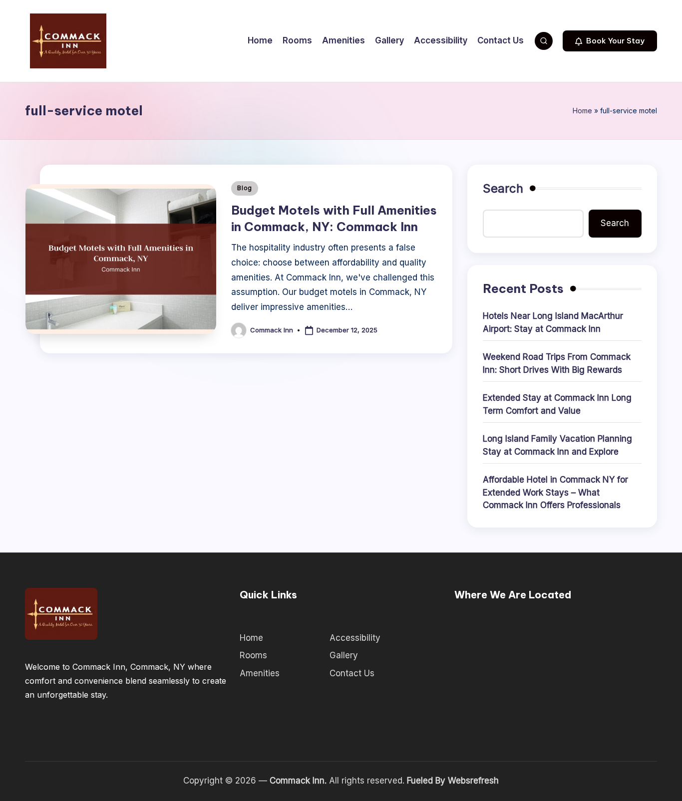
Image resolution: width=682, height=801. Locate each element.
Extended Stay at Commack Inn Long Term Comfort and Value (557, 404)
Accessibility (355, 638)
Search (503, 188)
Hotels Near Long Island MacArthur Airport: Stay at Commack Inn (553, 322)
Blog (244, 188)
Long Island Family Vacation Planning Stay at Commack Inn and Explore (557, 445)
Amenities (260, 673)
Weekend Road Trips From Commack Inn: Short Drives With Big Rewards (557, 363)
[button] (610, 40)
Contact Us (352, 673)
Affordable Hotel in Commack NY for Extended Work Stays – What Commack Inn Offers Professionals (555, 492)
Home (582, 110)
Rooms (253, 655)
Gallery (344, 655)
